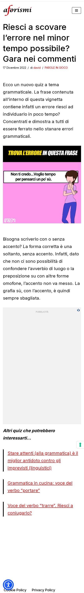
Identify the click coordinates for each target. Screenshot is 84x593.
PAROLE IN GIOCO (56, 67)
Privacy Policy (43, 590)
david (37, 67)
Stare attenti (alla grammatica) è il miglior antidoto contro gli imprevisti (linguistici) (43, 460)
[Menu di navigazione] (76, 10)
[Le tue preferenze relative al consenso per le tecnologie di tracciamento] (80, 444)
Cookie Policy (15, 590)
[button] (8, 584)
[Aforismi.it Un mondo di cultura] (17, 10)
